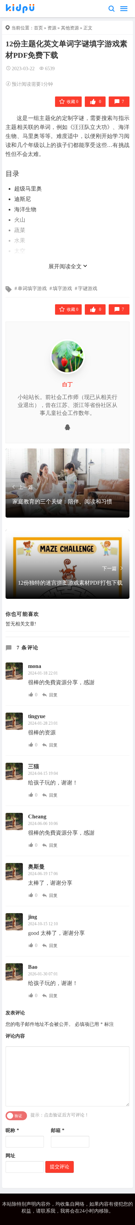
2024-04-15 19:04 (43, 773)
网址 (10, 1155)
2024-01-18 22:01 (43, 673)
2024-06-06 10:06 (43, 823)
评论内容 (15, 1036)
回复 (52, 695)
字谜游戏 (87, 288)
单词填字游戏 (32, 288)
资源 (51, 27)
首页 (38, 27)
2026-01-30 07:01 (43, 974)
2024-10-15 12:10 (43, 923)
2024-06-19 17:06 (43, 873)
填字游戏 (62, 288)
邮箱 (57, 1130)
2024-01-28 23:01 (43, 723)
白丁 (67, 384)
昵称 (12, 1130)
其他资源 (70, 27)
